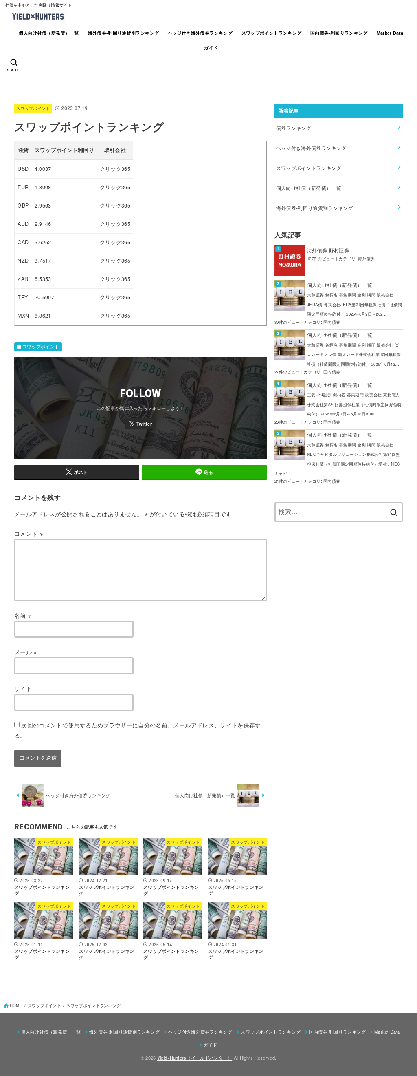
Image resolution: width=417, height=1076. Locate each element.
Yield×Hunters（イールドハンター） (194, 1057)
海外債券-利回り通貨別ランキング (123, 33)
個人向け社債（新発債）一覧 (49, 33)
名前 (22, 615)
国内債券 (331, 322)
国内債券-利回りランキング (339, 33)
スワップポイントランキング (271, 33)
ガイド (211, 47)
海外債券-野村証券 (328, 250)
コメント (28, 533)
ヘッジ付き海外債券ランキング (200, 33)
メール (25, 652)
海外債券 (366, 258)
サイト (23, 688)
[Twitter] (140, 423)
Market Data (390, 33)
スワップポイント (33, 108)
